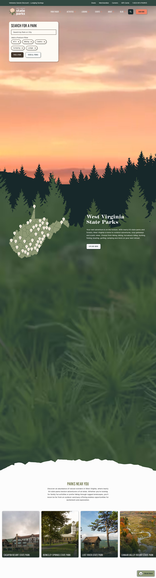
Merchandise (104, 3)
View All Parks (33, 55)
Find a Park (17, 55)
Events (97, 11)
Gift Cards (125, 3)
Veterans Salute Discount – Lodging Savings (26, 3)
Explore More (93, 246)
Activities (70, 11)
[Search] (130, 11)
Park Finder (55, 11)
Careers (115, 3)
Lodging (84, 11)
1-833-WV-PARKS (139, 3)
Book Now (141, 12)
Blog (121, 11)
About (110, 11)
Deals (93, 3)
